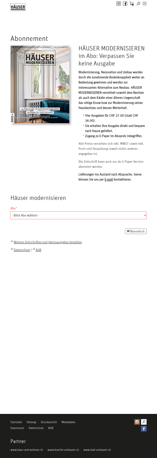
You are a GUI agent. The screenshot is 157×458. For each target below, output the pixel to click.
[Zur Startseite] (18, 7)
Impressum (17, 428)
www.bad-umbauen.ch (97, 449)
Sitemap (31, 422)
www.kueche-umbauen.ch (63, 449)
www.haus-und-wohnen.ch (26, 449)
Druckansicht (49, 422)
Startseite (16, 422)
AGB (50, 428)
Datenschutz (36, 428)
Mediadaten (68, 422)
